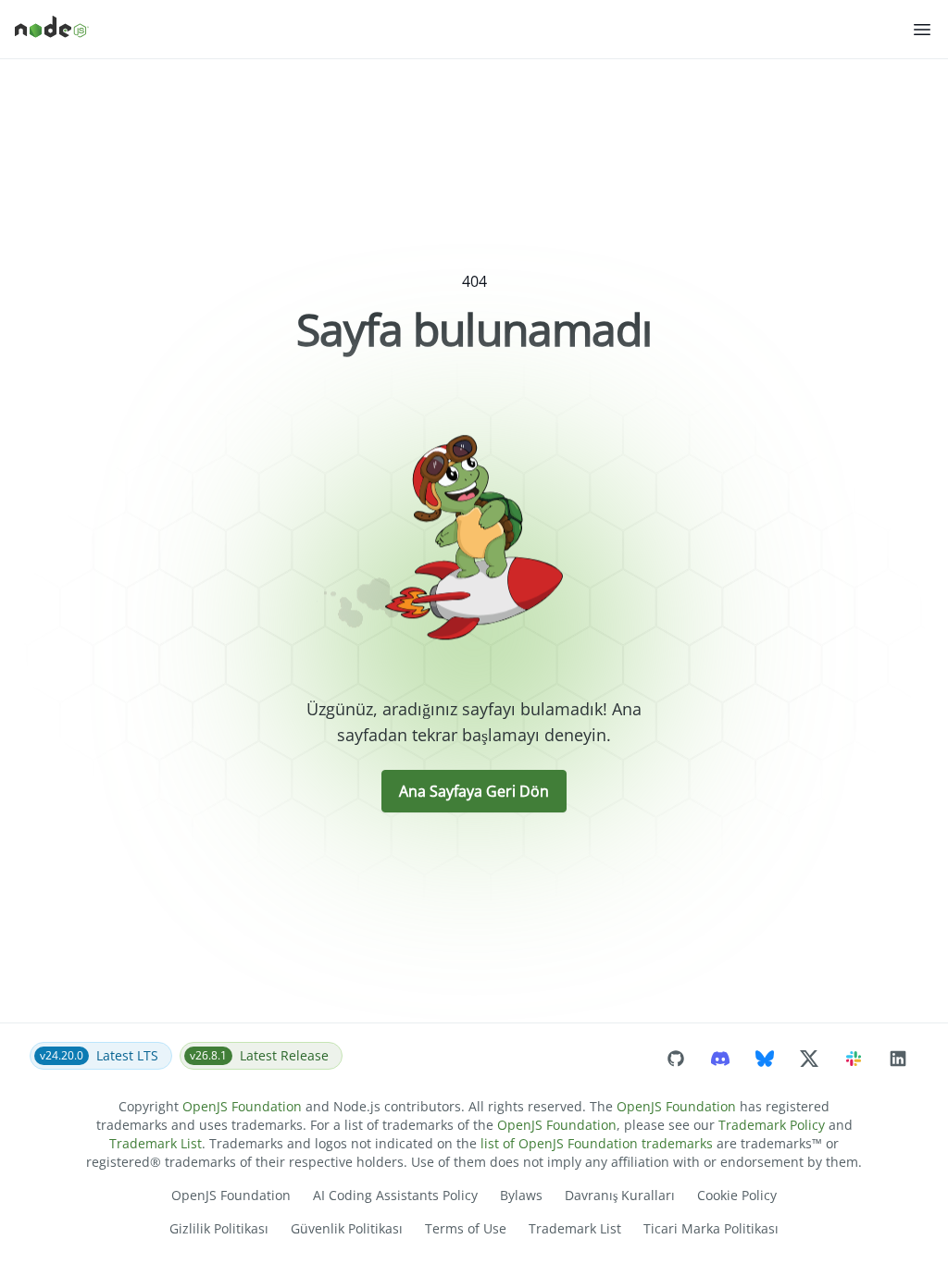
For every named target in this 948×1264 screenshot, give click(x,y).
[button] (922, 30)
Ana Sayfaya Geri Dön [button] (474, 791)
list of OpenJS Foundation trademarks (596, 1143)
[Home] (463, 29)
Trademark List (155, 1143)
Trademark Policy (771, 1125)
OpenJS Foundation (242, 1106)
